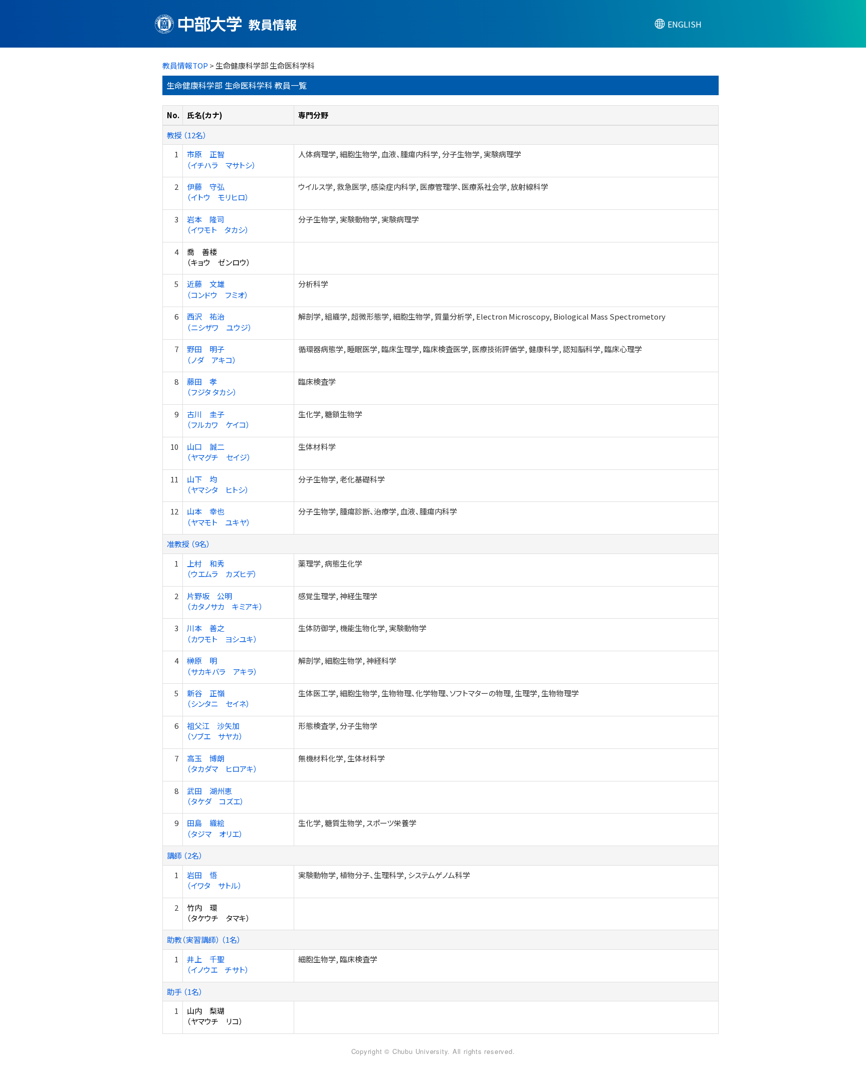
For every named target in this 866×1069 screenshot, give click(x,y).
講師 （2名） (185, 855)
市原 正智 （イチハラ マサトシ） (221, 159)
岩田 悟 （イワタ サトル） (214, 880)
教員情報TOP (185, 65)
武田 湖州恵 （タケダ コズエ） (215, 796)
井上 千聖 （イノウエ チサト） (218, 964)
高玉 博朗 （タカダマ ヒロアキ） (222, 763)
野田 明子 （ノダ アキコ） (212, 354)
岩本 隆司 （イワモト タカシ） (218, 224)
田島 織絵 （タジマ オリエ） (215, 828)
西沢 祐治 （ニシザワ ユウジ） (219, 321)
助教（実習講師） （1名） (204, 939)
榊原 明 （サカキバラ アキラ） (222, 665)
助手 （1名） (185, 991)
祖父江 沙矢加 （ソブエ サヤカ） (215, 730)
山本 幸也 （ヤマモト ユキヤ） (219, 516)
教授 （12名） (187, 135)
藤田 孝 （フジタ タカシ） (212, 386)
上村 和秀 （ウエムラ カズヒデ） (222, 568)
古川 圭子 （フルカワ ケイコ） (218, 419)
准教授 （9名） (188, 544)
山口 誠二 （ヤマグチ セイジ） (219, 451)
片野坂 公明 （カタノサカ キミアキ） (225, 601)
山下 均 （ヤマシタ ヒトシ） (218, 484)
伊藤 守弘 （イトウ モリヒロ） (218, 191)
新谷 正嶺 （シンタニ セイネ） (218, 698)
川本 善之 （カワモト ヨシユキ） (222, 633)
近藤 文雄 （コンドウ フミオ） (218, 289)
